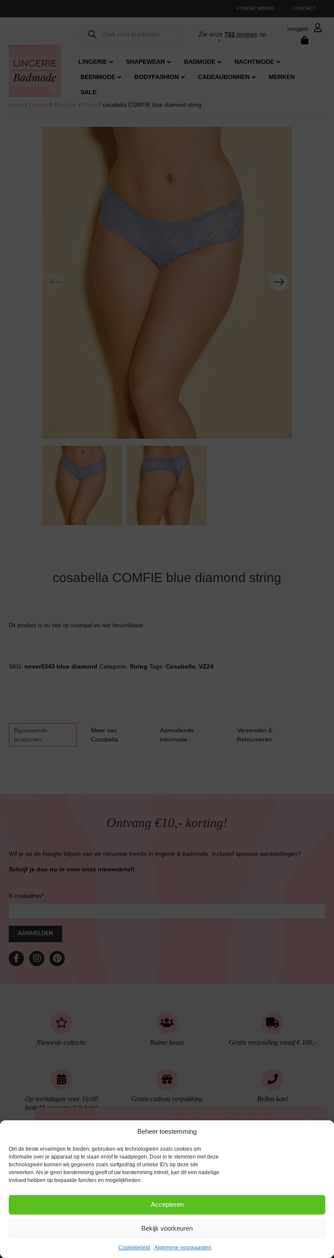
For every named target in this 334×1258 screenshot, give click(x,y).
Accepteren (167, 1204)
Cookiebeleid (134, 1248)
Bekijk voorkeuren (167, 1228)
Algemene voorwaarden (182, 1248)
